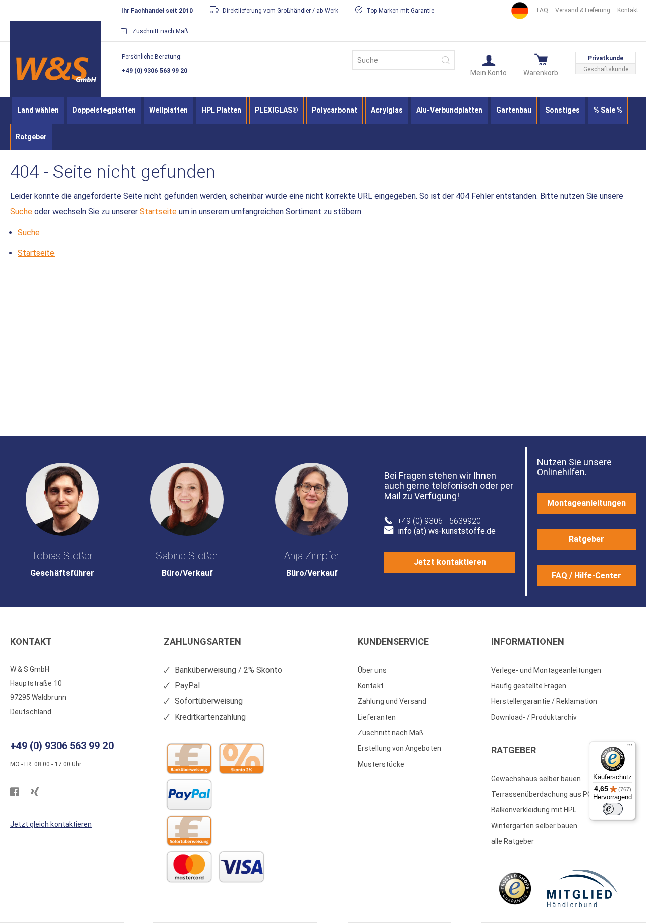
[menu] (323, 123)
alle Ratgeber (512, 841)
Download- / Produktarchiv (534, 717)
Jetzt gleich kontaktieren (51, 824)
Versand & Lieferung (582, 10)
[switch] (613, 809)
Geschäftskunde (605, 69)
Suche (21, 211)
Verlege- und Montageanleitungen (546, 670)
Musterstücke (381, 764)
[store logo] (55, 69)
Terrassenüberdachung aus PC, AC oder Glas (563, 794)
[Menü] (630, 747)
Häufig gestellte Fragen (528, 686)
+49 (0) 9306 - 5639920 (439, 521)
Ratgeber (586, 539)
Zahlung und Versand (392, 701)
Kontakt (627, 10)
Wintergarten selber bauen (534, 826)
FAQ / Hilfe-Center (586, 575)
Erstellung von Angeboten (399, 748)
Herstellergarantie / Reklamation (544, 701)
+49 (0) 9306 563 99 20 (154, 70)
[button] (488, 64)
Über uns (372, 670)
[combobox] (403, 60)
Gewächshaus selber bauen (536, 779)
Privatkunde (605, 58)
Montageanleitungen (586, 503)
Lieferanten (377, 717)
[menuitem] (38, 110)
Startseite (158, 211)
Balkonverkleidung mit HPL (533, 810)
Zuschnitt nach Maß (391, 733)
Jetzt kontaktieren (450, 562)
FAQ (542, 10)
